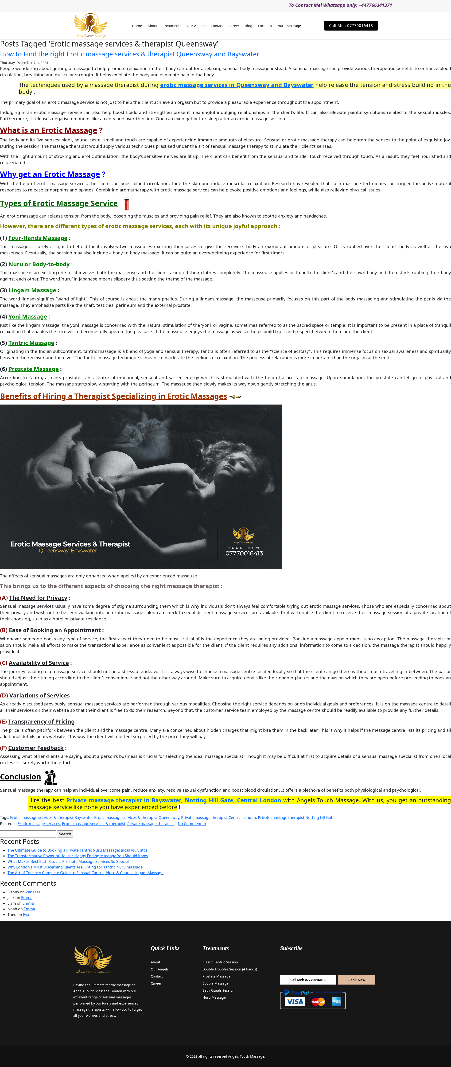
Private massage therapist (150, 823)
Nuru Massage (289, 25)
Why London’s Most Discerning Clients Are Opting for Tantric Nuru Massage (75, 867)
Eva (26, 914)
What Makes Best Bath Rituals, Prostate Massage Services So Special (68, 861)
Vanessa (33, 892)
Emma (26, 897)
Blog (248, 25)
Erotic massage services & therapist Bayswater (51, 817)
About (152, 25)
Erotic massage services (39, 823)
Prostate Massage (216, 976)
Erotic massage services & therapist (93, 823)
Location (265, 25)
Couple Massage (215, 983)
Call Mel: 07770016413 (351, 25)
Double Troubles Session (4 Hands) (229, 969)
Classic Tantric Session (220, 962)
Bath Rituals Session (218, 990)
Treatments (172, 25)
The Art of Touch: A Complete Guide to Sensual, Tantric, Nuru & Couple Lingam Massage (85, 872)
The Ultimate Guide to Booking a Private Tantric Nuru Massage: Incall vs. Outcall (78, 850)
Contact (217, 25)
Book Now (356, 979)
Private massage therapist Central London (218, 817)
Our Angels (196, 25)
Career (234, 25)
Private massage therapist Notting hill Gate (296, 817)
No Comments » (192, 823)
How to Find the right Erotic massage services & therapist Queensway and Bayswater (130, 53)
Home (137, 25)
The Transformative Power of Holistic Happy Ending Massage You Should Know (78, 855)
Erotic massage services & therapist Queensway (136, 817)
